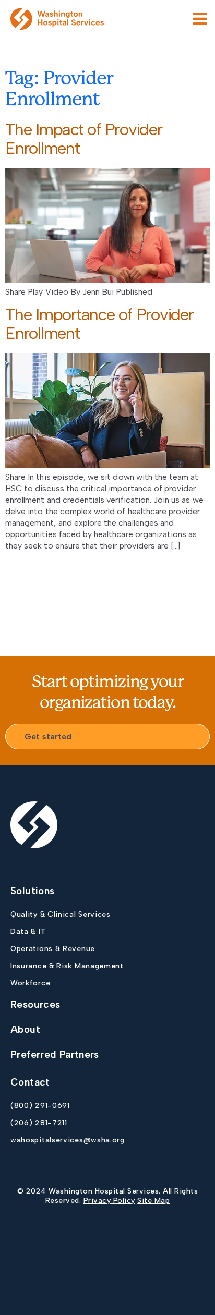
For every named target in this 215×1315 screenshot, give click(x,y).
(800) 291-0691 (40, 1105)
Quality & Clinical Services (60, 914)
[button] (200, 19)
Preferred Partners (54, 1055)
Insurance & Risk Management (67, 965)
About (25, 1030)
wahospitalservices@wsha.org (67, 1140)
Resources (35, 1004)
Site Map (153, 1200)
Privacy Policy (109, 1200)
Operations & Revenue (52, 948)
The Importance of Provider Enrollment (99, 324)
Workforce (30, 983)
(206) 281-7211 (38, 1122)
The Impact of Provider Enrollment (83, 138)
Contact (30, 1082)
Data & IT (28, 931)
